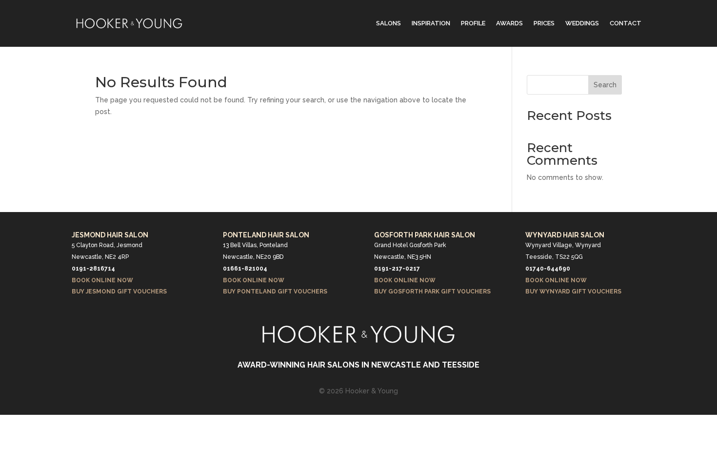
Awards (509, 23)
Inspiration (431, 23)
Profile (473, 23)
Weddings (582, 23)
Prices (544, 23)
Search (605, 85)
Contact (625, 23)
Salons (388, 23)
